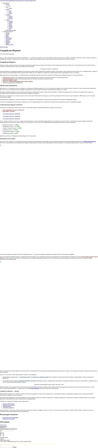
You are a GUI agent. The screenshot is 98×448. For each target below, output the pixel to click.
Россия (7, 9)
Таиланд (8, 14)
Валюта (7, 40)
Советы (7, 32)
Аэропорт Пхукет (7, 406)
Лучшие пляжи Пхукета (9, 403)
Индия (7, 4)
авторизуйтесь (3, 426)
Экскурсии (8, 39)
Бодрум (10, 26)
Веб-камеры (9, 38)
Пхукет (10, 16)
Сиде (10, 29)
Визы (7, 35)
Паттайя (11, 17)
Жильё (7, 36)
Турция (7, 20)
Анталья (11, 21)
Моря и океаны (9, 44)
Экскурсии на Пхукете (8, 407)
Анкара (10, 25)
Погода (7, 34)
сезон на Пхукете (34, 388)
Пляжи (7, 43)
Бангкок (11, 18)
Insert (15, 447)
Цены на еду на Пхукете (9, 405)
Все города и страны (11, 30)
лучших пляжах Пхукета (89, 141)
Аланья (10, 27)
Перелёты (8, 42)
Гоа (9, 5)
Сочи (10, 10)
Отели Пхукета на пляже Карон (10, 417)
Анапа (10, 13)
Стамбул (11, 22)
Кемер (10, 23)
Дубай (10, 8)
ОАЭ (7, 7)
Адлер (10, 12)
